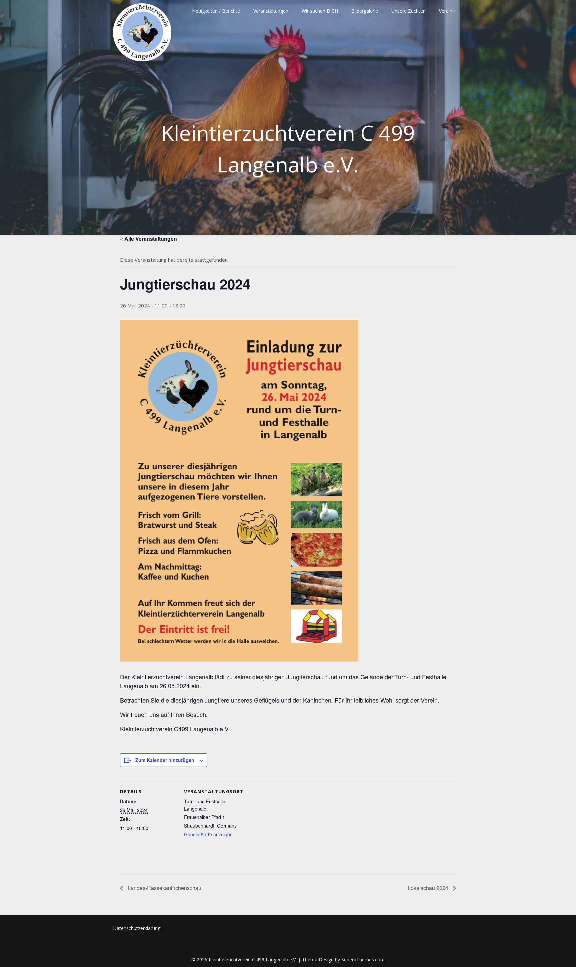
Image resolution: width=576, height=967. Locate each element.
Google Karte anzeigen (208, 834)
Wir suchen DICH (320, 11)
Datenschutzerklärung (136, 928)
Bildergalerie (364, 11)
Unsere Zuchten (408, 11)
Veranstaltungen (270, 11)
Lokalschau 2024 (429, 888)
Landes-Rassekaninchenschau (163, 888)
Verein (445, 11)
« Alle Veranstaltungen (148, 238)
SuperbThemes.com (363, 959)
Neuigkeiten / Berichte (216, 11)
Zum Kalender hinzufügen (164, 760)
